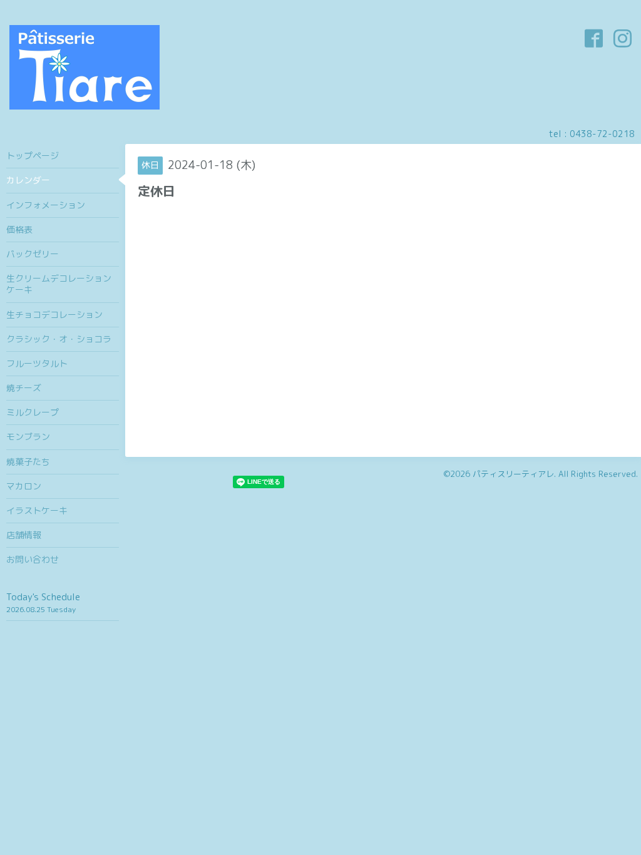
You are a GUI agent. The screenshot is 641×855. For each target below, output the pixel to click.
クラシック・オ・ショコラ (58, 339)
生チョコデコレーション (54, 314)
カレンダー (28, 180)
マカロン (23, 486)
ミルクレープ (32, 412)
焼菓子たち (28, 462)
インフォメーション (45, 205)
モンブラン (28, 437)
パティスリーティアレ (513, 473)
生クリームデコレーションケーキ (58, 283)
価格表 (19, 229)
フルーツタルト (37, 363)
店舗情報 (23, 535)
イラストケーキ (37, 510)
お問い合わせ (32, 559)
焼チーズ (23, 388)
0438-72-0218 (602, 134)
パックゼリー (32, 254)
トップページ (32, 155)
